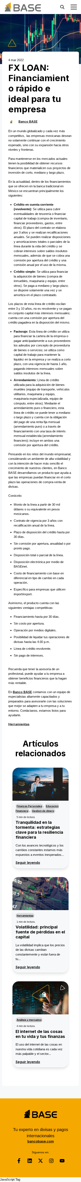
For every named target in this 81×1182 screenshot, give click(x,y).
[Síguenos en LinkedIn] (30, 1161)
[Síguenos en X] (40, 1161)
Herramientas (18, 724)
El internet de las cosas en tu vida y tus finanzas (40, 1034)
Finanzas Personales (29, 806)
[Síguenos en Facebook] (19, 1161)
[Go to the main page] (23, 7)
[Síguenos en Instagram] (51, 1161)
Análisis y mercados (29, 1019)
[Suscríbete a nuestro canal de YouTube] (62, 1161)
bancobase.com (40, 1141)
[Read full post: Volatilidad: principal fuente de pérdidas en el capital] (40, 893)
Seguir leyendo (28, 863)
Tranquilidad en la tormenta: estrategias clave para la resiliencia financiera (39, 830)
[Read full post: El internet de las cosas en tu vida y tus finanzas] (40, 997)
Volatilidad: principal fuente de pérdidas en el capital (40, 932)
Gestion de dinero (43, 810)
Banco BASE (28, 121)
